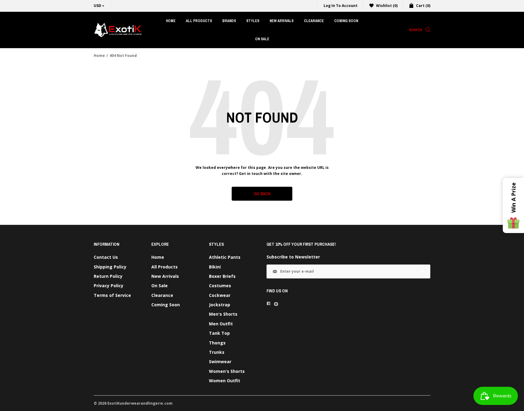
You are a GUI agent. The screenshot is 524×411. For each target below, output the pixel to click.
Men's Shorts (223, 314)
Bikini (215, 267)
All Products (164, 267)
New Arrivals (165, 276)
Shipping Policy (110, 267)
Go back (262, 193)
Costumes (220, 285)
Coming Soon (165, 304)
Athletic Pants (224, 257)
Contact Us (106, 257)
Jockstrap (219, 304)
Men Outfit (221, 324)
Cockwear (219, 295)
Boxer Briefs (222, 276)
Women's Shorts (227, 371)
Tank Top (219, 333)
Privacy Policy (108, 285)
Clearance (162, 295)
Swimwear (220, 361)
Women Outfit (224, 380)
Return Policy (108, 276)
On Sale (159, 285)
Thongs (217, 343)
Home (99, 55)
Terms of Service (112, 295)
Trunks (216, 352)
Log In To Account (341, 5)
